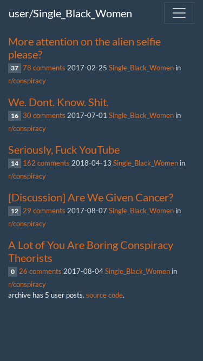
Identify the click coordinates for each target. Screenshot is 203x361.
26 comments (40, 271)
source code (104, 295)
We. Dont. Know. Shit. (58, 101)
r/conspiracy (27, 80)
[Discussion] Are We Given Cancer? (90, 197)
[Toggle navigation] (179, 13)
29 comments (44, 210)
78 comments (44, 67)
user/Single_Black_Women (70, 12)
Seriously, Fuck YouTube (64, 149)
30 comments (44, 115)
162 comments (46, 163)
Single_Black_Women (141, 67)
